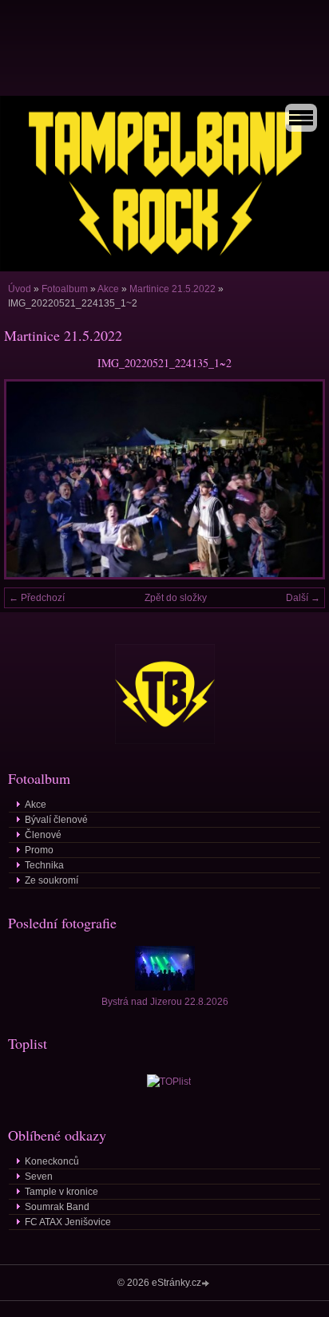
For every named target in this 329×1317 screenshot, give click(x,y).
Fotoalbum (65, 289)
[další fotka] (299, 479)
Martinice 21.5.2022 (172, 289)
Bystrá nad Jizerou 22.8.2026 (164, 1001)
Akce (108, 289)
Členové (43, 834)
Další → (303, 597)
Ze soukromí (51, 880)
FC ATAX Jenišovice (68, 1222)
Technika (44, 865)
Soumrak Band (57, 1206)
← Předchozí (37, 597)
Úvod (19, 289)
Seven (39, 1176)
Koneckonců (52, 1161)
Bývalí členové (56, 819)
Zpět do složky (176, 597)
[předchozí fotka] (30, 479)
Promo (39, 850)
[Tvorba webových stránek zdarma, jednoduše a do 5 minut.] (206, 1283)
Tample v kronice (61, 1191)
